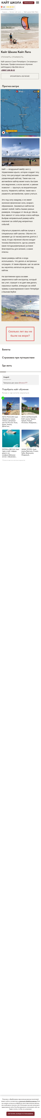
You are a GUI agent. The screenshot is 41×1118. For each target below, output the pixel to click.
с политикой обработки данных (27, 1101)
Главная (4, 12)
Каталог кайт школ (15, 12)
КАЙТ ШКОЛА (11, 2)
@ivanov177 (23, 383)
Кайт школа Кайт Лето (31, 12)
